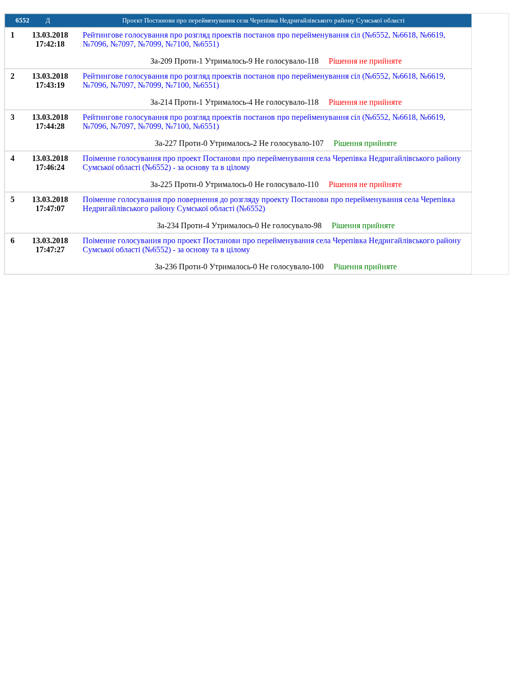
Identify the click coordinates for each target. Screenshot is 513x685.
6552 (23, 20)
